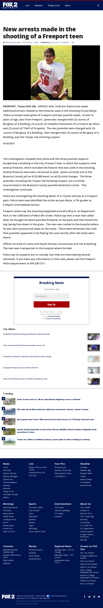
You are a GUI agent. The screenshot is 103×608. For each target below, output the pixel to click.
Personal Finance (36, 550)
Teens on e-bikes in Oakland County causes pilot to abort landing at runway (53, 439)
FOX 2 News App (87, 516)
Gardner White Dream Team (12, 556)
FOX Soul (32, 475)
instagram (94, 597)
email (99, 597)
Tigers (31, 525)
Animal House (86, 485)
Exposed (6, 563)
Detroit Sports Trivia (63, 473)
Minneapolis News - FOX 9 (63, 561)
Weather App (85, 470)
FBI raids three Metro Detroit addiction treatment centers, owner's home (52, 409)
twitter (89, 597)
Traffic (83, 476)
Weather (85, 463)
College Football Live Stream (88, 557)
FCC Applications (87, 528)
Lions (31, 513)
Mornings (8, 503)
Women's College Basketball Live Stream (89, 576)
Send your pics (60, 467)
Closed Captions (86, 531)
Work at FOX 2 (86, 513)
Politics (6, 497)
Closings (83, 467)
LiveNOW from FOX (37, 472)
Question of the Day (63, 470)
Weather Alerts (86, 473)
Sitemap (83, 540)
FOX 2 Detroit (27, 42)
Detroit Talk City (9, 473)
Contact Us (84, 510)
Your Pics (60, 463)
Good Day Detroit (10, 507)
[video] (93, 336)
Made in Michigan (10, 476)
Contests (58, 516)
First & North (34, 510)
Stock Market (34, 556)
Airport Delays (86, 479)
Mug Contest (8, 513)
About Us (85, 503)
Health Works (8, 516)
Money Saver (8, 525)
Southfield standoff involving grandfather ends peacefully (26, 334)
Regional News (63, 546)
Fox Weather (85, 482)
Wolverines (33, 516)
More (67, 5)
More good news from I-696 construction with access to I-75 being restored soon (55, 419)
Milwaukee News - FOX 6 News (64, 556)
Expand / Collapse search (98, 6)
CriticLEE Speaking (62, 510)
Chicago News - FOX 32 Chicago (64, 551)
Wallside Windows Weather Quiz (10, 551)
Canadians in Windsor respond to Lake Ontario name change (27, 356)
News (37, 42)
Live (31, 463)
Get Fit (5, 522)
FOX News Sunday (10, 494)
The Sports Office (36, 507)
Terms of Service (53, 318)
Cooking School (9, 519)
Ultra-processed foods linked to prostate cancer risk (24, 345)
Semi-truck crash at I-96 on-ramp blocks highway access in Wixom (48, 399)
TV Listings (59, 513)
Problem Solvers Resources (87, 535)
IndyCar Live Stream (88, 567)
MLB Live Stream (87, 561)
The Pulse (7, 470)
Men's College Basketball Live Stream (89, 571)
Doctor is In (8, 528)
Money (32, 546)
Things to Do (8, 491)
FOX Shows (59, 507)
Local (5, 467)
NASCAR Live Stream (88, 564)
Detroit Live (8, 479)
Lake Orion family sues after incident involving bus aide (25, 379)
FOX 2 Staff (84, 507)
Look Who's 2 (60, 476)
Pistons (32, 522)
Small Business (35, 559)
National (6, 485)
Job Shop (84, 519)
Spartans (32, 519)
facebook (85, 597)
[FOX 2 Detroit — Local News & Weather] (11, 5)
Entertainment (63, 503)
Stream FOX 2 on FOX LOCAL (38, 468)
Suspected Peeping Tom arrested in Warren (20, 367)
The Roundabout (10, 482)
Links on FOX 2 (9, 531)
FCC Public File (86, 525)
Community (85, 522)
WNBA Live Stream (88, 580)
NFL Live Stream (87, 553)
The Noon (7, 510)
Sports (32, 503)
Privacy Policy (54, 316)
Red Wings (33, 528)
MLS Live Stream (87, 583)
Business (6, 488)
